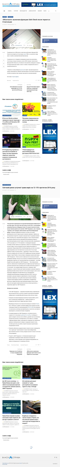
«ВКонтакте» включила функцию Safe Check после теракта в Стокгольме (34, 353)
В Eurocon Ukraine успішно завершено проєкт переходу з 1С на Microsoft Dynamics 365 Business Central (11, 121)
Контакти (55, 463)
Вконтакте (9, 80)
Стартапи (16, 10)
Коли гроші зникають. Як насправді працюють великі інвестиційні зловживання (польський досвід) (52, 100)
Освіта (44, 10)
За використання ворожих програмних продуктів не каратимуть (52, 94)
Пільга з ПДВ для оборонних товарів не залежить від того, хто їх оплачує (52, 113)
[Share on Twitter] (3, 63)
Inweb (20, 463)
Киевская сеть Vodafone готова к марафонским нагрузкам (16, 353)
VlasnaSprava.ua (5, 463)
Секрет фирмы (15, 76)
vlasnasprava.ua (18, 45)
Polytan (37, 303)
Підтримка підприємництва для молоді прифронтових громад (30, 120)
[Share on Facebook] (3, 60)
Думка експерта (32, 10)
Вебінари (40, 10)
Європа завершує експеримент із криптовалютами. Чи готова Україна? (51, 73)
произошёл (22, 69)
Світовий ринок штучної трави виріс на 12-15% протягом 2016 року (16, 88)
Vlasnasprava (6, 131)
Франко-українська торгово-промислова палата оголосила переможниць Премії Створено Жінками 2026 (52, 87)
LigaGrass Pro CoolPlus (26, 315)
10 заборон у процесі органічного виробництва (51, 107)
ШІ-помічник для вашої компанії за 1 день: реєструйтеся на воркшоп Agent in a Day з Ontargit (30, 383)
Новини (9, 10)
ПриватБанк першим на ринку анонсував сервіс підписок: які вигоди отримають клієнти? (11, 417)
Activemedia (4, 464)
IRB (32, 307)
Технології (10, 16)
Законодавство (23, 10)
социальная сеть (16, 80)
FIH (31, 307)
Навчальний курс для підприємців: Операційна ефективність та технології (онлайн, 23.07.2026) (52, 66)
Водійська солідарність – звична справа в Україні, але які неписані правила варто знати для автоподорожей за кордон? (31, 419)
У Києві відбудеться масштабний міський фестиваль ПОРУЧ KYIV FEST (30, 151)
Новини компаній (7, 115)
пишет (24, 54)
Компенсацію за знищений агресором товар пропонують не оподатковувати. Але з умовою (52, 52)
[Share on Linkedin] (3, 66)
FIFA (29, 307)
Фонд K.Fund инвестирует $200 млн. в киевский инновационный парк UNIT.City (33, 89)
